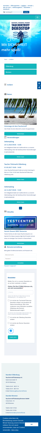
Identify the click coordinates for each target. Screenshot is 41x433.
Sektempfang (9, 142)
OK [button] (32, 424)
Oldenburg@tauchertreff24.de (18, 391)
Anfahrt (23, 5)
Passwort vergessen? (10, 266)
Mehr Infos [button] (14, 430)
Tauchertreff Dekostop (20, 31)
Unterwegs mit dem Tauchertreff (15, 126)
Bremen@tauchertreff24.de (17, 412)
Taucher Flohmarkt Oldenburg (15, 164)
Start (5, 59)
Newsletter (27, 7)
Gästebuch (6, 9)
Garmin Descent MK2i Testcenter (15, 231)
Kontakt (30, 5)
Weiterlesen (20, 134)
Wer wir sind (7, 7)
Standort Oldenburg (12, 375)
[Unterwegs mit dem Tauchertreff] (20, 111)
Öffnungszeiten (15, 5)
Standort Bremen (12, 396)
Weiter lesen (20, 157)
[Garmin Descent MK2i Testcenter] (20, 223)
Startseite (6, 5)
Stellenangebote (17, 7)
